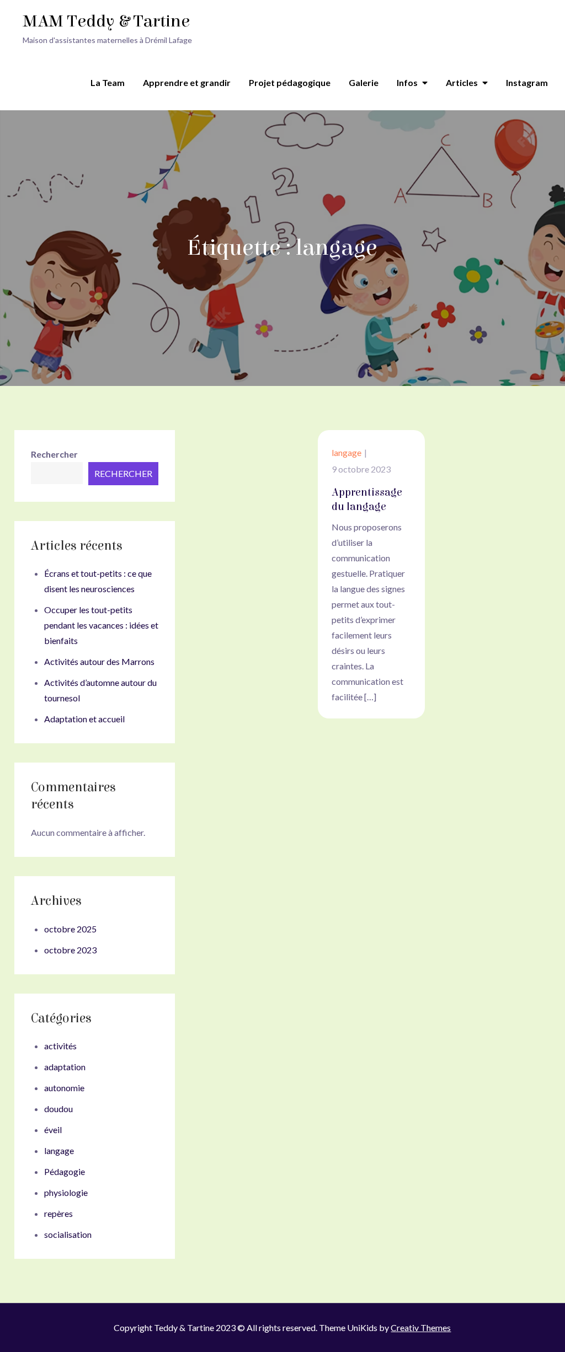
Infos (407, 82)
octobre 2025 (70, 929)
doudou (58, 1108)
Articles (462, 82)
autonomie (64, 1087)
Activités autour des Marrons (99, 661)
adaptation (65, 1066)
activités (60, 1045)
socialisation (68, 1234)
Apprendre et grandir (187, 82)
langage (346, 452)
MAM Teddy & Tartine (106, 21)
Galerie (364, 82)
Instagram (527, 82)
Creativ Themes (421, 1327)
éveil (53, 1129)
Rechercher (54, 454)
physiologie (66, 1192)
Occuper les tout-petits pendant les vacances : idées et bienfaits (101, 625)
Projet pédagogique (290, 82)
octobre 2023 (70, 950)
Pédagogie (64, 1171)
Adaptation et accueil (84, 718)
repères (58, 1213)
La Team (107, 82)
